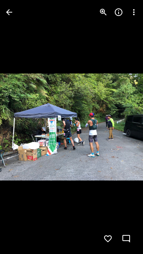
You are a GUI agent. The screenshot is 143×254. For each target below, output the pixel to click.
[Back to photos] (9, 12)
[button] (21, 127)
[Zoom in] (103, 12)
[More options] (133, 12)
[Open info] (118, 12)
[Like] (107, 238)
